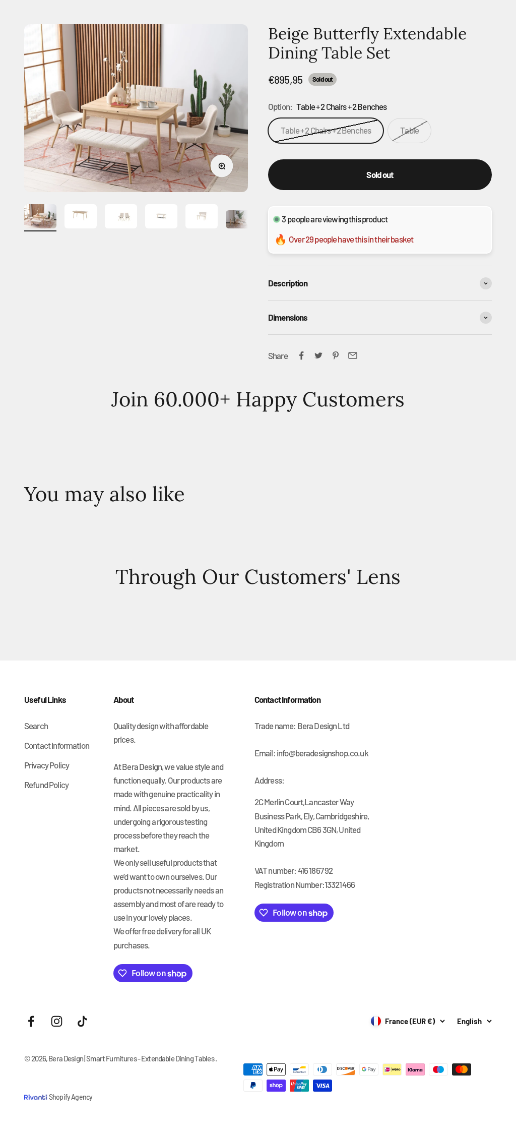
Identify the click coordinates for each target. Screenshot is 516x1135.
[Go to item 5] (201, 217)
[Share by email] (352, 355)
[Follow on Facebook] (31, 1021)
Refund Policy (46, 785)
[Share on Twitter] (318, 355)
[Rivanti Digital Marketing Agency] (36, 1090)
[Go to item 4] (161, 217)
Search (36, 726)
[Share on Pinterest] (335, 355)
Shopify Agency (70, 1097)
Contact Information (56, 745)
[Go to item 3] (121, 217)
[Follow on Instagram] (56, 1021)
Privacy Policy (46, 765)
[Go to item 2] (80, 217)
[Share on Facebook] (301, 355)
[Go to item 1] (40, 217)
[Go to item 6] (242, 220)
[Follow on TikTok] (82, 1021)
